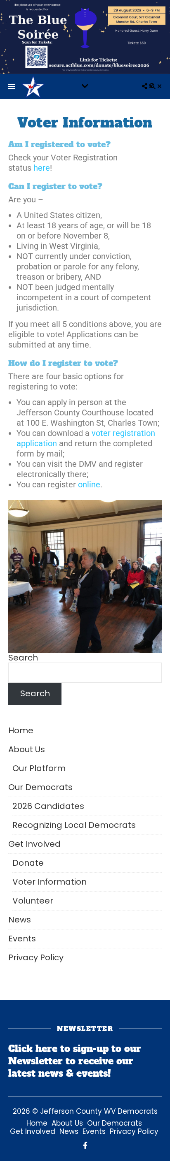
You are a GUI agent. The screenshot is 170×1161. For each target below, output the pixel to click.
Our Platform (39, 768)
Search (23, 657)
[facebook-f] (85, 1145)
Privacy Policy (36, 957)
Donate (28, 863)
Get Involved (34, 844)
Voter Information (49, 882)
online (89, 484)
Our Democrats (40, 787)
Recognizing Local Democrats (74, 825)
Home (20, 730)
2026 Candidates (48, 806)
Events (22, 938)
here (41, 168)
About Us (26, 749)
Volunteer (32, 900)
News (19, 919)
